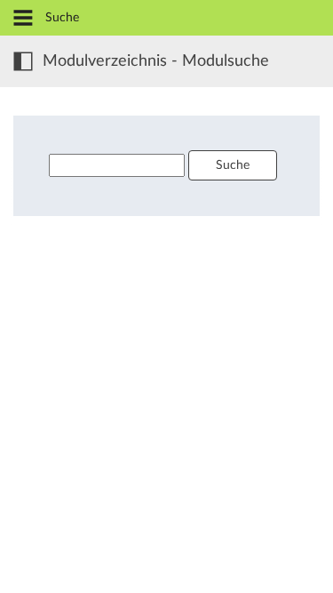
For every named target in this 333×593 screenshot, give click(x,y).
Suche (233, 165)
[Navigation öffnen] (23, 19)
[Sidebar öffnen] (23, 61)
